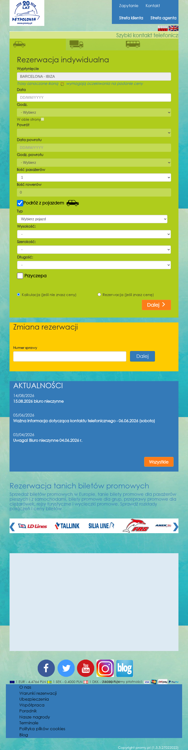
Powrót (23, 124)
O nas (25, 687)
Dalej (154, 305)
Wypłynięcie (28, 68)
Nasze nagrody (34, 716)
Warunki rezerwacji (38, 693)
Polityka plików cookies (42, 728)
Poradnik (28, 710)
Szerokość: (26, 241)
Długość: (25, 256)
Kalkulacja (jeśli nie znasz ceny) (49, 294)
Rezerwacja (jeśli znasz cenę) (128, 294)
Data (21, 89)
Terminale (28, 722)
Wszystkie (159, 461)
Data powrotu (29, 139)
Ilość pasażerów (31, 169)
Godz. (22, 104)
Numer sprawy (25, 347)
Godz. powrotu (30, 154)
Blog (23, 734)
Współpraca (32, 704)
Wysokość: (26, 226)
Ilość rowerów (29, 184)
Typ (20, 211)
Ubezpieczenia (34, 699)
